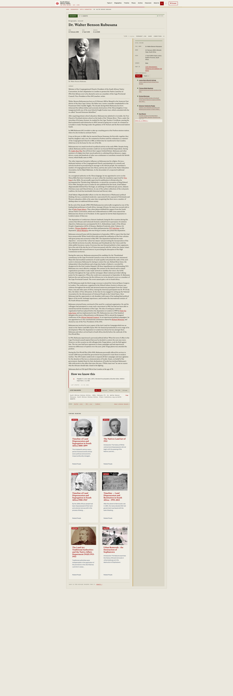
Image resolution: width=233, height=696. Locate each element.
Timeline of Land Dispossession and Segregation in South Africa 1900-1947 (81, 496)
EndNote (97, 404)
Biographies (118, 3)
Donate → (99, 584)
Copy (127, 395)
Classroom (148, 3)
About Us (156, 3)
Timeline (126, 3)
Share (150, 36)
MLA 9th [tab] (118, 390)
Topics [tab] (146, 76)
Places (134, 3)
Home (67, 9)
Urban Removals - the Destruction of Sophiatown (113, 549)
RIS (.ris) (89, 404)
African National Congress (90, 317)
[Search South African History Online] (162, 3)
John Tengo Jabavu (79, 209)
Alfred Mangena (82, 230)
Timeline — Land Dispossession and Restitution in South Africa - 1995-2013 (113, 496)
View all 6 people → (141, 120)
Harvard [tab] (104, 390)
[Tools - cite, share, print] (166, 3)
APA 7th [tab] (97, 390)
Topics (109, 3)
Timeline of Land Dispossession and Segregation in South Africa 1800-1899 (81, 442)
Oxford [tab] (111, 390)
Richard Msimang (118, 319)
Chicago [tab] (125, 390)
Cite (129, 36)
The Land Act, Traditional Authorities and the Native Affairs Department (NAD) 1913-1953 (83, 552)
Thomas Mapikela (81, 228)
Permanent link (141, 36)
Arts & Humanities (86, 9)
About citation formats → (122, 404)
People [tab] (138, 76)
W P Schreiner (114, 228)
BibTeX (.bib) (78, 404)
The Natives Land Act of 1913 (115, 440)
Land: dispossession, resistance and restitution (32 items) (153, 68)
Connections (159, 36)
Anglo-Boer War (76, 151)
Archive (140, 3)
